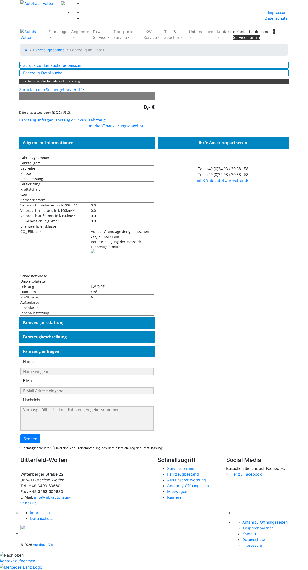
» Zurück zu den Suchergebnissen (50, 65)
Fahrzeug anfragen (36, 120)
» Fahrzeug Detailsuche (41, 72)
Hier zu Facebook (246, 474)
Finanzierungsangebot (123, 125)
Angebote (80, 31)
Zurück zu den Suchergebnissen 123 (52, 89)
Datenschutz (276, 18)
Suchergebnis (51, 81)
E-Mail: (29, 380)
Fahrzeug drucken (69, 120)
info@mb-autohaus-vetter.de (223, 180)
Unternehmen (201, 31)
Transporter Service (124, 34)
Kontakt (224, 31)
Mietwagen (177, 491)
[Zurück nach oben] (154, 555)
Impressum (278, 12)
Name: (29, 361)
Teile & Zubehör (171, 34)
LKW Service (150, 34)
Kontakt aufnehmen (17, 560)
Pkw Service (99, 34)
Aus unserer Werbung (186, 480)
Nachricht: (32, 399)
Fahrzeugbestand (49, 50)
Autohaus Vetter (45, 544)
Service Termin (180, 468)
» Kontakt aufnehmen (252, 31)
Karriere (174, 497)
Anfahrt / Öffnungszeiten (189, 485)
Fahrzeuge (57, 31)
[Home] (26, 50)
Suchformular (31, 81)
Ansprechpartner (257, 528)
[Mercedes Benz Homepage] (21, 566)
